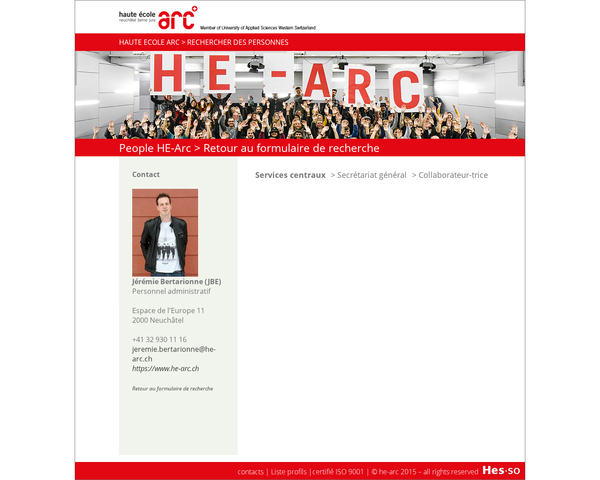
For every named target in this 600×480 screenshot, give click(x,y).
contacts (251, 471)
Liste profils (289, 471)
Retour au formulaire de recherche (291, 147)
